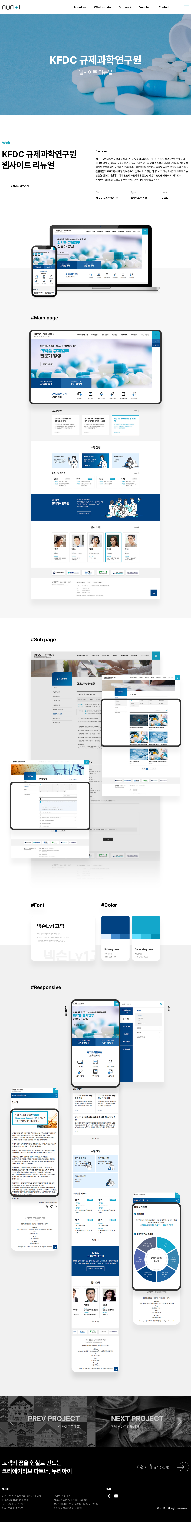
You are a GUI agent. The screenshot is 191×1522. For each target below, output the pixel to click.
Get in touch (156, 1467)
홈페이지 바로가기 (19, 186)
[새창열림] (108, 1496)
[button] (48, 1421)
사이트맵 (186, 7)
